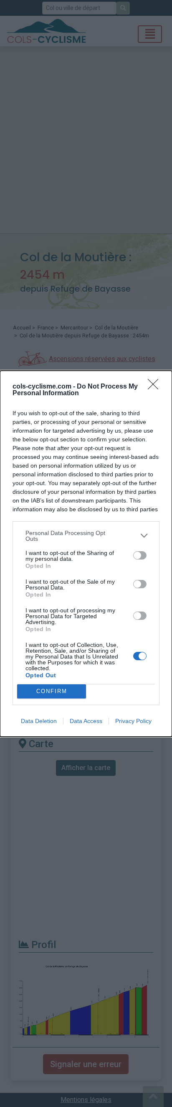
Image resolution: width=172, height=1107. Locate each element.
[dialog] (86, 554)
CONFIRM (51, 691)
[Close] (156, 387)
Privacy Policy (133, 721)
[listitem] (86, 536)
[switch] (140, 555)
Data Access (86, 721)
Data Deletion (39, 721)
